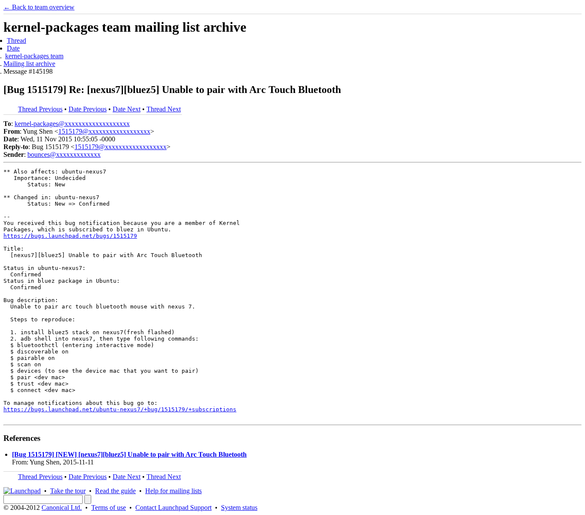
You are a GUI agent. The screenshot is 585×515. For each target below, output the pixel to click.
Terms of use (108, 507)
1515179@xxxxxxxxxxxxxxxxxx (104, 131)
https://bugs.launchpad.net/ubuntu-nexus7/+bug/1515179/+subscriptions (119, 409)
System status (239, 507)
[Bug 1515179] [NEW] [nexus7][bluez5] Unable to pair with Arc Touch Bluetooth (129, 454)
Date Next (126, 109)
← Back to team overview (39, 7)
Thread (16, 40)
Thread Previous (40, 109)
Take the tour (68, 490)
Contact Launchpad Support (173, 507)
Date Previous (88, 109)
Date (13, 48)
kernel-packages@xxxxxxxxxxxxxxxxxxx (72, 123)
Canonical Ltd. (62, 507)
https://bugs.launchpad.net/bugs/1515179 (70, 236)
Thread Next (163, 109)
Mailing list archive (29, 63)
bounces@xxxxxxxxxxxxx (64, 154)
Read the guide (115, 490)
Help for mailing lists (173, 490)
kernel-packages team (34, 56)
